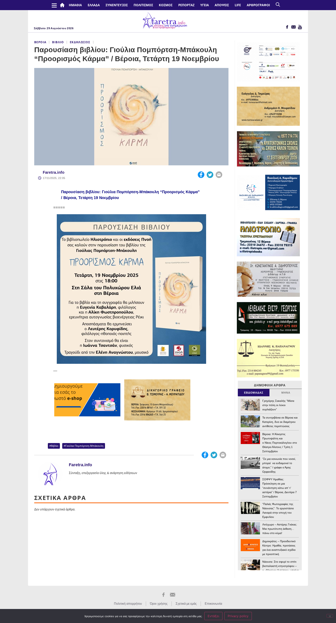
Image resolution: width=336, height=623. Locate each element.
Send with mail (219, 174)
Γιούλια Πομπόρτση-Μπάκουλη (84, 445)
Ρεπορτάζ (186, 5)
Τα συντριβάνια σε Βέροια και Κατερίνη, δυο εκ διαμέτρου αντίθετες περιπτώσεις (280, 422)
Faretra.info (53, 172)
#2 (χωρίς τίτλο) (63, 5)
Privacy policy (238, 616)
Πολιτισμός (143, 5)
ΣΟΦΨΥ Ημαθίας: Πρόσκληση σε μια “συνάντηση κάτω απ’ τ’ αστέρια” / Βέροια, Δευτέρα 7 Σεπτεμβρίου (279, 488)
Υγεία (204, 5)
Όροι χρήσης (159, 603)
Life (238, 5)
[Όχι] (329, 616)
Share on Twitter (210, 174)
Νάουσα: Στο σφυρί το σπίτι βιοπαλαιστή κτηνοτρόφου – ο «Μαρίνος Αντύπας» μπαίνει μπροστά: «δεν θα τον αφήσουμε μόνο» (280, 570)
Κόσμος (165, 5)
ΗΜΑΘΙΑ (75, 5)
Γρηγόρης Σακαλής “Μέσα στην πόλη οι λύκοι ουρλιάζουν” (278, 405)
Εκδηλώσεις (80, 42)
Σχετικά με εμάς (186, 603)
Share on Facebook (201, 174)
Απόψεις (222, 5)
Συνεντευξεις (117, 5)
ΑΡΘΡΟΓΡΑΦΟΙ (258, 5)
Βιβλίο (58, 42)
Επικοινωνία (213, 603)
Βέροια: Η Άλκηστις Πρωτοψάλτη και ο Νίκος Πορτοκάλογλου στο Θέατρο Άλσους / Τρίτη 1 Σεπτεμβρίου (279, 443)
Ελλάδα (94, 5)
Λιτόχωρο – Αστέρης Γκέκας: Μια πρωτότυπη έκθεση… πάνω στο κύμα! (279, 529)
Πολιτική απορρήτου (128, 603)
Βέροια (40, 42)
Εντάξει (213, 616)
